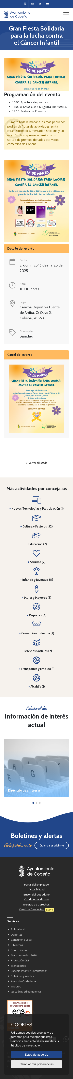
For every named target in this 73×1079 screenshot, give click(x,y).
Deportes (17, 934)
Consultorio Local (21, 939)
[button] (33, 803)
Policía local (18, 929)
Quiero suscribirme (52, 845)
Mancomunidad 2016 (23, 955)
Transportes (18, 966)
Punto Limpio (19, 950)
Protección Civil (20, 960)
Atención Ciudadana (23, 981)
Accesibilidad (37, 889)
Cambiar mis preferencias (37, 1064)
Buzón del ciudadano (37, 894)
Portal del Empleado (36, 884)
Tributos (16, 986)
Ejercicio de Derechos (36, 904)
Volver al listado (37, 462)
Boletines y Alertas (22, 976)
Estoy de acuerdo (36, 1054)
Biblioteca (17, 945)
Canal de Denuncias (31, 909)
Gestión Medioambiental (26, 991)
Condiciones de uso (36, 899)
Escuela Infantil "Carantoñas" (29, 971)
